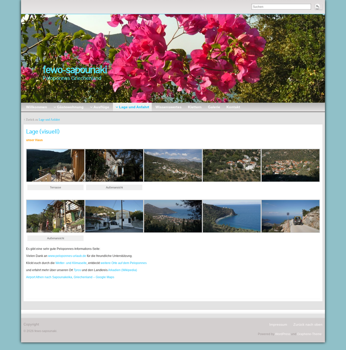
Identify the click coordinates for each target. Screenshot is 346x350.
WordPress (282, 334)
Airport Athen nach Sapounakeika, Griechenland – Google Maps (70, 277)
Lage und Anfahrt (49, 119)
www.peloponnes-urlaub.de (66, 256)
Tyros (77, 270)
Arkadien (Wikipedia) (122, 270)
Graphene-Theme (309, 334)
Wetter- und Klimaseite (71, 263)
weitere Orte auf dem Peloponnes (124, 263)
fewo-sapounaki (75, 69)
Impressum (278, 324)
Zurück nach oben (307, 324)
